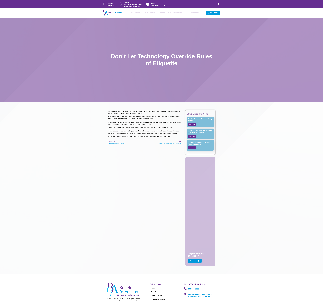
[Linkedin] (218, 4)
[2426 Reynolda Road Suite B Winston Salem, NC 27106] (185, 294)
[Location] (120, 4)
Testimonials (165, 13)
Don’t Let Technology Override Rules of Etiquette (199, 143)
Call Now (110, 3)
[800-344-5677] (185, 288)
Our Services (150, 13)
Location (126, 2)
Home (131, 13)
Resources (177, 13)
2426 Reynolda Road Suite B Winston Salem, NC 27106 (200, 296)
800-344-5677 (193, 289)
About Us (138, 13)
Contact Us (195, 13)
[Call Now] (104, 4)
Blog (187, 13)
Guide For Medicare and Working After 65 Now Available (200, 131)
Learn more (192, 124)
